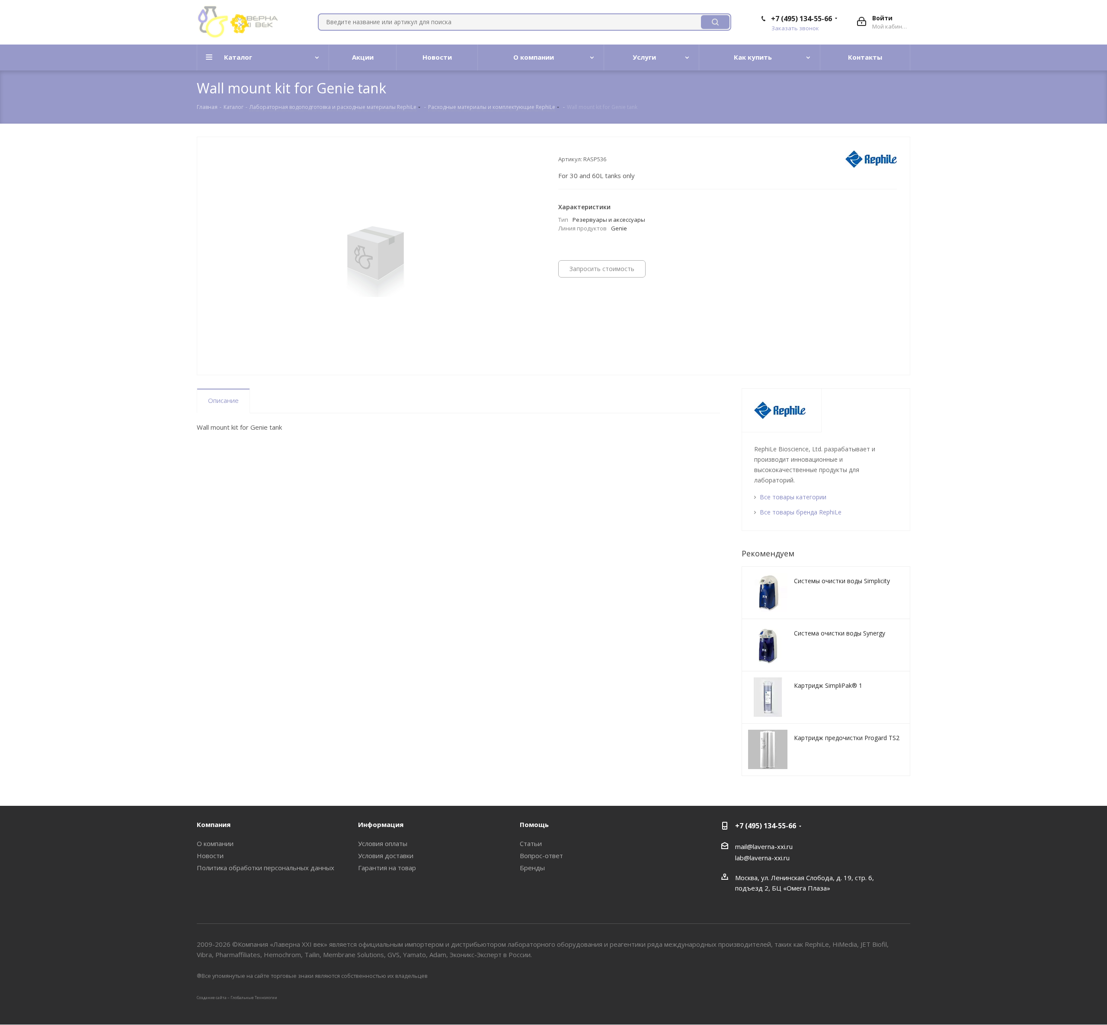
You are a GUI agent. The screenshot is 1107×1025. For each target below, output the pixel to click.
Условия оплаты (382, 843)
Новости (210, 855)
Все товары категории (793, 497)
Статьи (531, 843)
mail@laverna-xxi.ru (764, 846)
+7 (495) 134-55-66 (801, 18)
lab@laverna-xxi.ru (762, 857)
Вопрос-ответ (541, 855)
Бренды (532, 867)
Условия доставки (385, 855)
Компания (213, 824)
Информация (380, 824)
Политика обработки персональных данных (265, 867)
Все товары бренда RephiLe (800, 512)
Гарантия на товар (387, 867)
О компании (215, 843)
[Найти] (715, 22)
